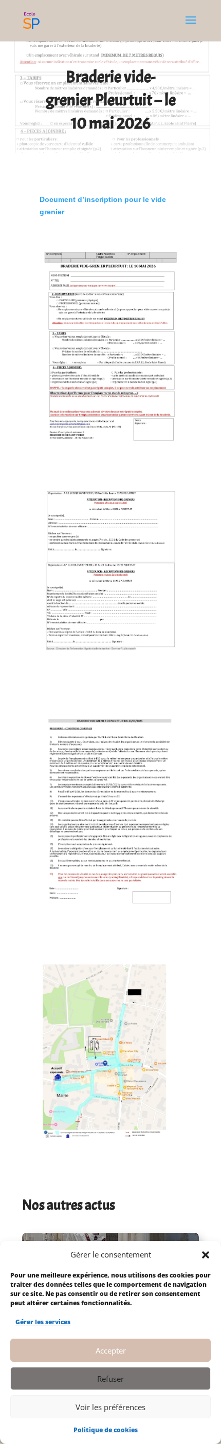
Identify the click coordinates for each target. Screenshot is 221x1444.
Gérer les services (42, 1322)
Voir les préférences (110, 1407)
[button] (205, 1255)
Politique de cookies (105, 1430)
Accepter (111, 1350)
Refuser (110, 1379)
